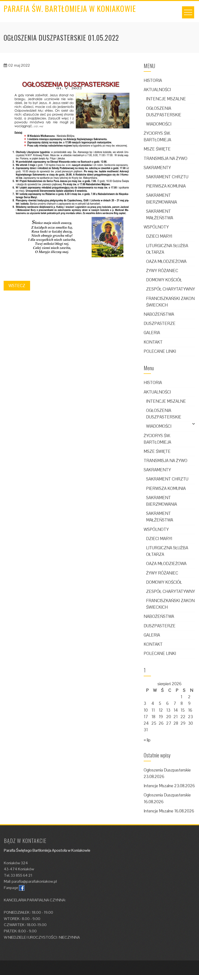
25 (153, 723)
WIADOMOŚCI (158, 124)
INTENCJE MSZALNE (166, 99)
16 (190, 710)
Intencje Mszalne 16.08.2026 (169, 811)
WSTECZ (16, 285)
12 (161, 710)
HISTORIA (153, 80)
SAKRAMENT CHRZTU (167, 177)
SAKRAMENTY (157, 167)
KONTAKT (153, 342)
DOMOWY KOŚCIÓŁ (164, 280)
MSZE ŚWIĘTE (157, 149)
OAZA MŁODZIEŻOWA (166, 261)
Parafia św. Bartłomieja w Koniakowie (70, 8)
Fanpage (11, 887)
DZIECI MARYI (159, 236)
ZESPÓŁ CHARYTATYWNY (170, 289)
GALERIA (152, 332)
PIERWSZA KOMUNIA (166, 186)
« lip (147, 740)
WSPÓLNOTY (156, 227)
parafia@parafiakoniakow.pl (34, 881)
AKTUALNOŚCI (157, 89)
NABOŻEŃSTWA (159, 314)
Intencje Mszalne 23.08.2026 (169, 785)
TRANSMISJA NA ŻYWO (165, 158)
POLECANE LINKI (160, 351)
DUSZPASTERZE (159, 323)
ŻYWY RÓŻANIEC (162, 270)
